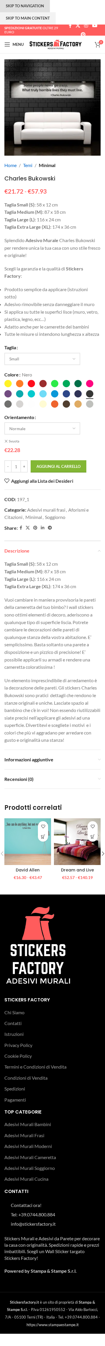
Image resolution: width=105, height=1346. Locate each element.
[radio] (8, 383)
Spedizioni (14, 1088)
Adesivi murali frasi (46, 510)
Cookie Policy (18, 1056)
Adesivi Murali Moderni (28, 1146)
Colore (11, 374)
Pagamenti (15, 1099)
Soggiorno (55, 517)
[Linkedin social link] (42, 528)
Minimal (47, 165)
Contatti (13, 1023)
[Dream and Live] (77, 841)
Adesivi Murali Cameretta (30, 1157)
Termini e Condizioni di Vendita (35, 1066)
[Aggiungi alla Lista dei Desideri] (43, 826)
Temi (27, 165)
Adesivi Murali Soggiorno (29, 1168)
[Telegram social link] (50, 528)
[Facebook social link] (70, 25)
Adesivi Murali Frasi (24, 1135)
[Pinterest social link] (83, 34)
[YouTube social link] (94, 25)
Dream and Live (77, 870)
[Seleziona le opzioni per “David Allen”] (43, 836)
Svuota (14, 441)
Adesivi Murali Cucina (26, 1179)
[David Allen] (27, 841)
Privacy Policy (18, 1045)
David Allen (28, 870)
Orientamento (19, 417)
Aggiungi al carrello (58, 466)
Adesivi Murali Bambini (27, 1124)
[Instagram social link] (86, 25)
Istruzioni (14, 1034)
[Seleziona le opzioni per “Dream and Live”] (93, 836)
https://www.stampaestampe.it (53, 1324)
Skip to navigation (25, 6)
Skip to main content (28, 18)
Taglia (10, 347)
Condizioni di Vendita (26, 1078)
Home (10, 165)
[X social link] (78, 25)
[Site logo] (55, 43)
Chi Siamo (14, 1012)
